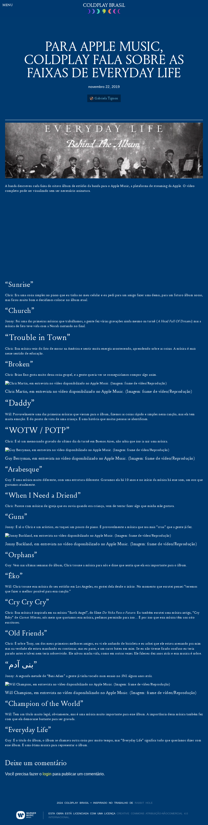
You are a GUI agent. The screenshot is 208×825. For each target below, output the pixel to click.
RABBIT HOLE (144, 802)
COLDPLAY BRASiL (104, 5)
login (47, 774)
